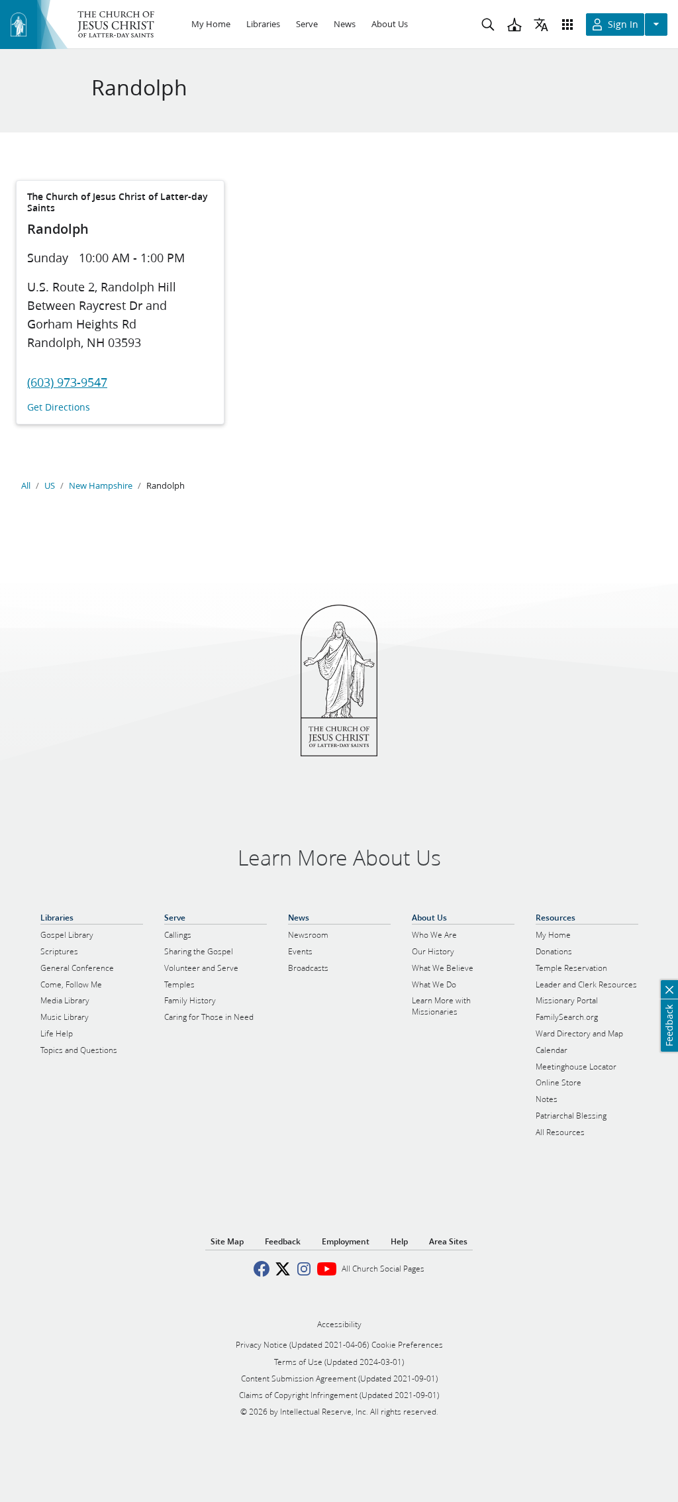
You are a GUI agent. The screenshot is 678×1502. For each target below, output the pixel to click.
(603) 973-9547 (67, 382)
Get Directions (58, 407)
